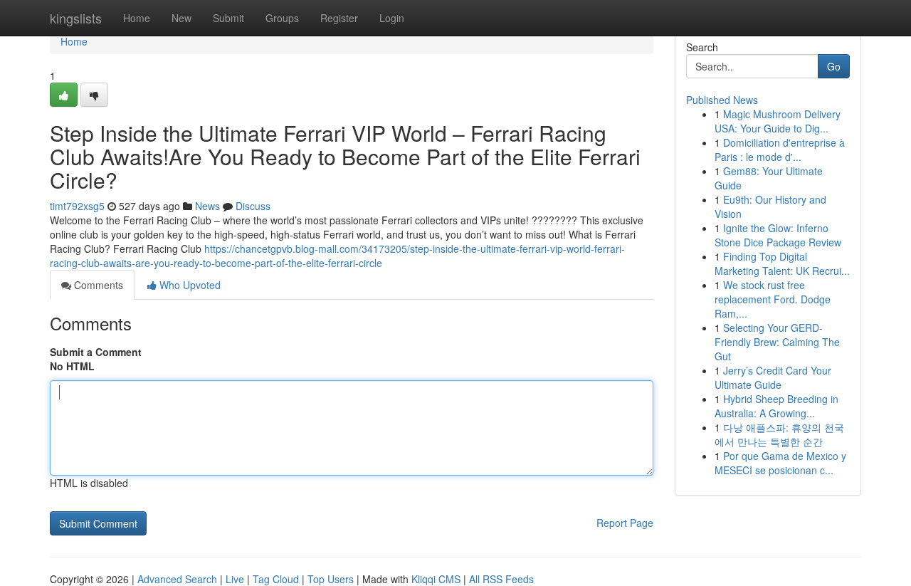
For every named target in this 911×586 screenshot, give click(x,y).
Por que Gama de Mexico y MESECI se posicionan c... (780, 463)
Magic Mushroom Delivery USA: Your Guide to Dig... (778, 121)
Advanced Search (177, 579)
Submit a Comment (96, 352)
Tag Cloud (276, 579)
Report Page (624, 523)
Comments (97, 285)
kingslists (76, 18)
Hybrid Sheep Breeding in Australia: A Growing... (776, 406)
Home (136, 18)
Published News (722, 100)
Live (235, 579)
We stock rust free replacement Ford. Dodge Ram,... (773, 299)
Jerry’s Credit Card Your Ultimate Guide (773, 377)
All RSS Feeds (501, 579)
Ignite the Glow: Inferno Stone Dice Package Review (778, 235)
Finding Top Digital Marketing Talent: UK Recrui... (782, 263)
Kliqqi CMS (435, 579)
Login (391, 18)
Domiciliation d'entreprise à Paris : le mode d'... (780, 149)
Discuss (253, 206)
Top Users (330, 579)
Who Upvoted (189, 285)
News (207, 206)
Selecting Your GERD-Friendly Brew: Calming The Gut (777, 341)
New (181, 18)
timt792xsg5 (77, 206)
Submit (228, 18)
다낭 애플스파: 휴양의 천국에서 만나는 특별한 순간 (779, 434)
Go (834, 66)
